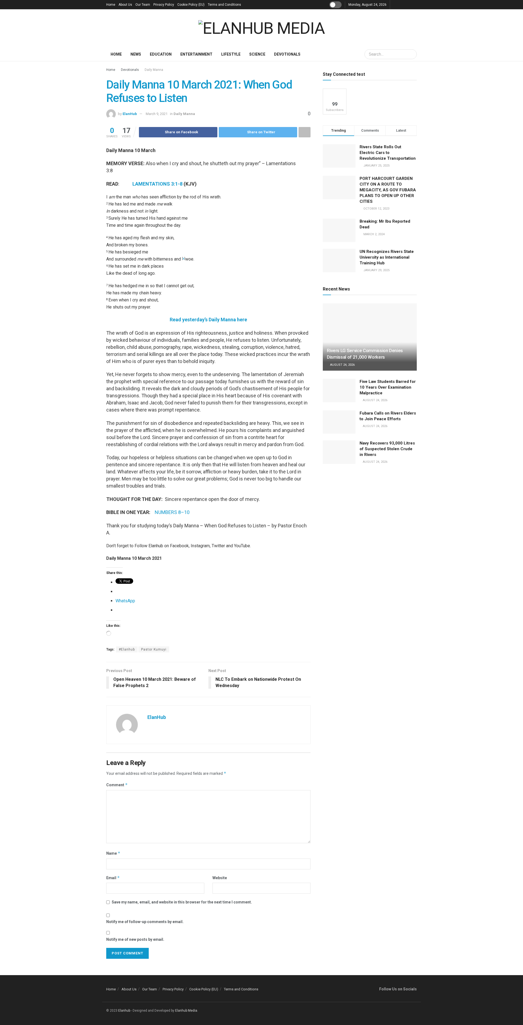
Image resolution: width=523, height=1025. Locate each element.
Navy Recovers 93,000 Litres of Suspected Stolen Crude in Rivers (387, 449)
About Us (125, 5)
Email (113, 877)
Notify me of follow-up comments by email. (145, 922)
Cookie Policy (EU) (191, 5)
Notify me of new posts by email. (135, 939)
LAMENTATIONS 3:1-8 (157, 184)
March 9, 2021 (157, 114)
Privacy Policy (163, 5)
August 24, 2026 (342, 365)
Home (110, 5)
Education (161, 54)
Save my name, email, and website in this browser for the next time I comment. (182, 902)
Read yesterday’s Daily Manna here (208, 319)
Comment (117, 784)
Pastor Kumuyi (153, 649)
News (135, 54)
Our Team (142, 5)
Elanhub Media (186, 1010)
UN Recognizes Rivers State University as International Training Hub (387, 257)
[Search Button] (412, 54)
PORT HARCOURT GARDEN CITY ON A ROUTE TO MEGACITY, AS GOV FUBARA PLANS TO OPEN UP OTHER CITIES (388, 190)
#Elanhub (127, 649)
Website (219, 878)
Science (257, 54)
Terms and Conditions (224, 5)
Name (113, 853)
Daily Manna (154, 70)
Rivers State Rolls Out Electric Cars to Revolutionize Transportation (388, 152)
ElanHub (130, 114)
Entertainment (196, 54)
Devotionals (287, 54)
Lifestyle (231, 54)
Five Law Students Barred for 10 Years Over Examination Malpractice (388, 387)
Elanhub (124, 1010)
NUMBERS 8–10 (172, 512)
